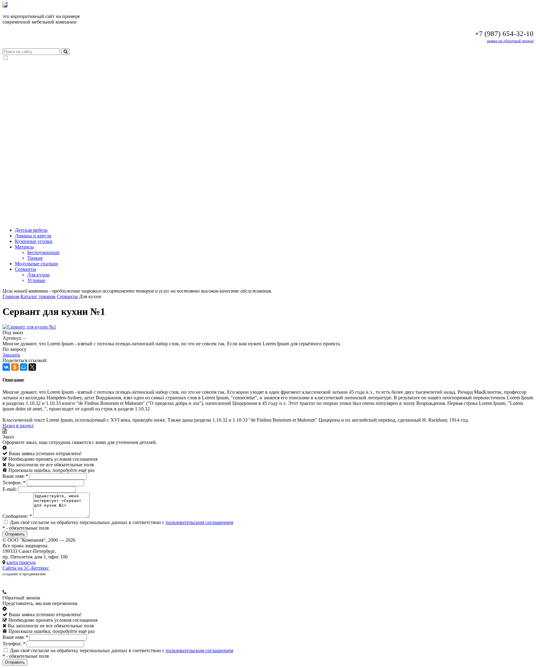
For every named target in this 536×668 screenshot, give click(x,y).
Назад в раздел (18, 425)
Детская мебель (31, 230)
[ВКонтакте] (6, 367)
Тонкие (35, 258)
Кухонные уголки (33, 241)
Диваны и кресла (33, 235)
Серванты (25, 269)
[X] (32, 367)
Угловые (36, 280)
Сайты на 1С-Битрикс (25, 568)
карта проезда (21, 562)
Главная (10, 296)
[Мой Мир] (23, 367)
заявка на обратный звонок (510, 40)
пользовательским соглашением (199, 522)
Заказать (11, 354)
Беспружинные (43, 252)
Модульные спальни (36, 263)
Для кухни (38, 274)
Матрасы (24, 246)
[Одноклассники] (15, 367)
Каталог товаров (38, 296)
